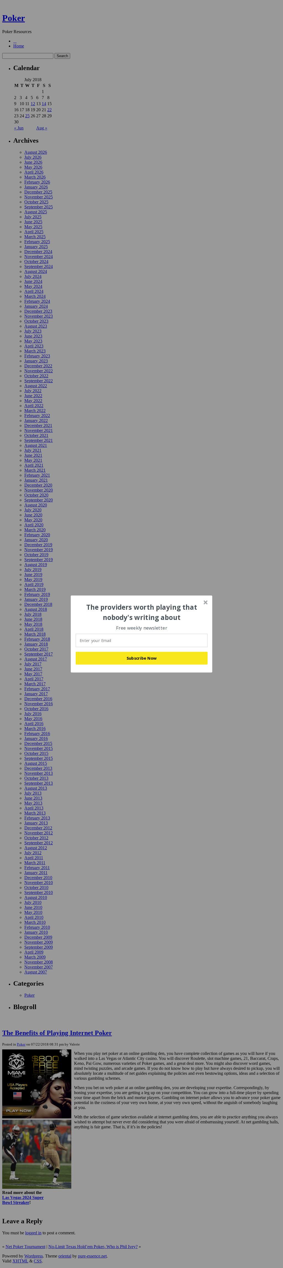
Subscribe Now (142, 658)
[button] (142, 612)
